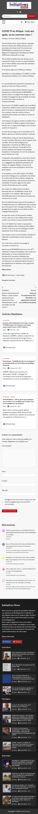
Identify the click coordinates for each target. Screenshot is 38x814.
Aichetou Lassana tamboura (13, 530)
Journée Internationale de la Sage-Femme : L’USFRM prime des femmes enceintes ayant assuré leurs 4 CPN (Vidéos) (19, 325)
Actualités (12, 280)
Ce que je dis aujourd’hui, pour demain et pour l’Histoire (21, 705)
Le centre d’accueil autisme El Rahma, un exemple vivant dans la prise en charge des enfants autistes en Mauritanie (23, 799)
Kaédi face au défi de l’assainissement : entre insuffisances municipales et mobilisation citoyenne (23, 775)
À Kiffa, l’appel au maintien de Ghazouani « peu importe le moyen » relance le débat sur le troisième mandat (23, 745)
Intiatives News (25, 811)
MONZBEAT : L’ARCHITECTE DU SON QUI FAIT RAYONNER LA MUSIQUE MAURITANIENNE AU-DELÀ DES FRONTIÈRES (23, 763)
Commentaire (7, 446)
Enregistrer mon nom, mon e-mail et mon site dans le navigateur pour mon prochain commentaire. (20, 502)
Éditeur (23, 38)
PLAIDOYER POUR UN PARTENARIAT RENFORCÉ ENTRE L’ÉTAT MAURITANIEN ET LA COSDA (21, 533)
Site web (5, 490)
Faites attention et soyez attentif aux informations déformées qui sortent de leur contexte (23, 654)
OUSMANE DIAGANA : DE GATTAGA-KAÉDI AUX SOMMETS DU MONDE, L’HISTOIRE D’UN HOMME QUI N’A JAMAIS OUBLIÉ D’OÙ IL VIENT (23, 718)
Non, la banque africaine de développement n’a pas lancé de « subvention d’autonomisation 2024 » (23, 677)
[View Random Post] (21, 22)
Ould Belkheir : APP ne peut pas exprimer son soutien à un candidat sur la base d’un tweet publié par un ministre (18, 401)
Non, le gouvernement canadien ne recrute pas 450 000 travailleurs (22, 688)
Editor (15, 658)
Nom (4, 471)
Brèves (13, 397)
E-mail (4, 481)
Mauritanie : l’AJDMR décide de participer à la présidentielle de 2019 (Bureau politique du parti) (19, 363)
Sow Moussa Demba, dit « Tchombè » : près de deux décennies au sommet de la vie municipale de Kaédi (23, 786)
